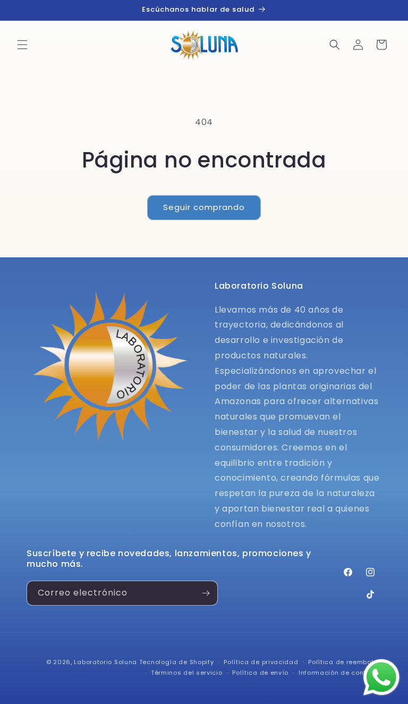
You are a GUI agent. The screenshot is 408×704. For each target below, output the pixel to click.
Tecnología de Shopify (176, 662)
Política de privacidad (261, 662)
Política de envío (260, 672)
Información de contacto (340, 672)
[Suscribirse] (205, 593)
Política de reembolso (344, 662)
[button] (22, 44)
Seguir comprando (204, 207)
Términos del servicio (187, 672)
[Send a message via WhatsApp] (381, 677)
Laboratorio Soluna (105, 662)
